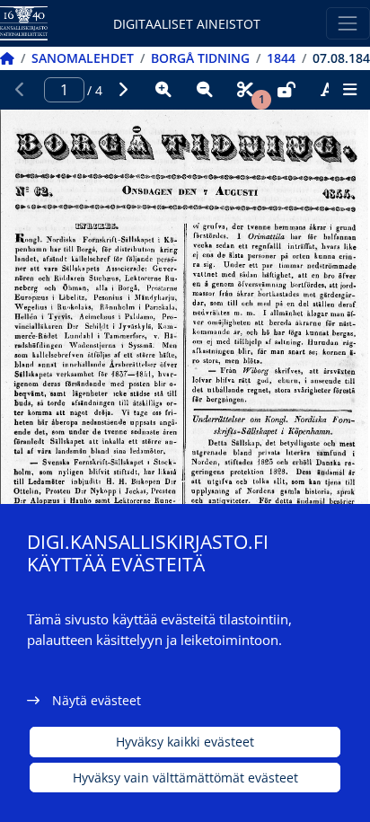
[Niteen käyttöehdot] (286, 90)
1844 (281, 57)
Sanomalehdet (82, 57)
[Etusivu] (7, 57)
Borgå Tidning (200, 57)
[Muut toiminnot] (349, 90)
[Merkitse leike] (245, 90)
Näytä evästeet (96, 700)
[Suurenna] (163, 90)
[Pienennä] (205, 90)
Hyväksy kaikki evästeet (185, 741)
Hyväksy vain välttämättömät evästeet (185, 777)
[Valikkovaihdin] (348, 23)
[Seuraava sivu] (123, 90)
